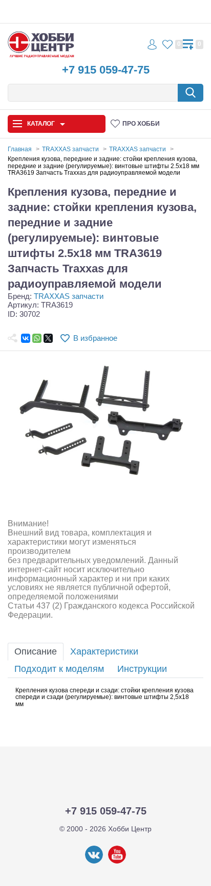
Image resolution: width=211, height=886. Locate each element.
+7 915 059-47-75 (106, 69)
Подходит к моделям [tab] (59, 669)
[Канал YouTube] (117, 861)
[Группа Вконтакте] (94, 861)
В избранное (95, 338)
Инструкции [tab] (142, 669)
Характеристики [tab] (104, 651)
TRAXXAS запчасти (68, 296)
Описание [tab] (35, 651)
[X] (48, 338)
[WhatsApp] (36, 338)
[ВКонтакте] (25, 338)
